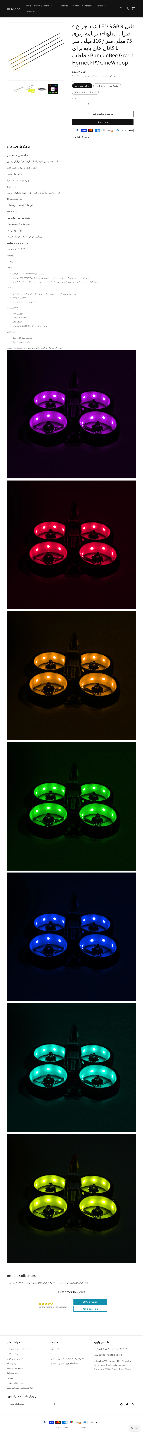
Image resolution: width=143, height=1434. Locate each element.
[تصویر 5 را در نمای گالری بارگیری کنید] (42, 89)
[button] (44, 6)
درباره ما (54, 1353)
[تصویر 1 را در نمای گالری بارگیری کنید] (19, 89)
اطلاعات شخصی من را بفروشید (20, 1388)
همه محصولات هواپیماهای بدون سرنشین (42, 1282)
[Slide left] (10, 89)
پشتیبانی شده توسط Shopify (77, 1428)
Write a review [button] (90, 1301)
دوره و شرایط (12, 1373)
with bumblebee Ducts (107, 86)
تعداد (74, 98)
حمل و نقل (113, 76)
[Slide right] (62, 89)
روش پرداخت (12, 1353)
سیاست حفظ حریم (15, 1368)
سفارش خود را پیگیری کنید (18, 1348)
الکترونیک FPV (16, 1282)
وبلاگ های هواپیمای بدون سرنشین (64, 1363)
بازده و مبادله (12, 1363)
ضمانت (10, 1378)
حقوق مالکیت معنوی (15, 1383)
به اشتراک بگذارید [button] (82, 137)
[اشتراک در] (54, 1404)
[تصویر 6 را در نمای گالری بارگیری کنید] (53, 89)
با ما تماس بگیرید (57, 1348)
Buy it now (102, 122)
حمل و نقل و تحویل (15, 1358)
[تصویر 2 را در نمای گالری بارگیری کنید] (30, 89)
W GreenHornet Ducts (85, 92)
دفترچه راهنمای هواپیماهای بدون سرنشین (67, 1358)
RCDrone (65, 1428)
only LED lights (82, 86)
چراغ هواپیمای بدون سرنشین (75, 1282)
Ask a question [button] (90, 1308)
